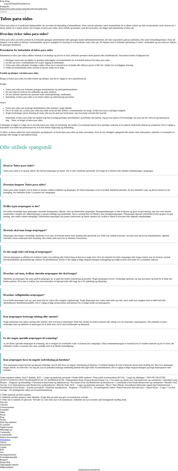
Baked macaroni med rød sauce (130, 387)
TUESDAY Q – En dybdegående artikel (97, 387)
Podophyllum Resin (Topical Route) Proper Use (87, 380)
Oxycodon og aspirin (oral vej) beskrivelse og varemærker (135, 380)
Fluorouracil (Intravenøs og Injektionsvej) (50, 382)
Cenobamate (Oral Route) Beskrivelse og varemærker (139, 382)
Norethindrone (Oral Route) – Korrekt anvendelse (22, 387)
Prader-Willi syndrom (81, 377)
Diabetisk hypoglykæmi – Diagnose (61, 387)
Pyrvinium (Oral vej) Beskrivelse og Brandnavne (92, 382)
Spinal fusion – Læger (156, 387)
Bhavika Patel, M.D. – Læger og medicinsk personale (80, 385)
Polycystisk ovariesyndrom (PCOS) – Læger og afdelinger (118, 377)
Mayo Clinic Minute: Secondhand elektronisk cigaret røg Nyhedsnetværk (138, 385)
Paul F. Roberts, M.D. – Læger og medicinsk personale (46, 377)
